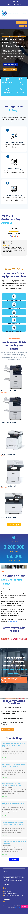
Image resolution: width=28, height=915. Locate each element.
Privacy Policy (18, 907)
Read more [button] (5, 253)
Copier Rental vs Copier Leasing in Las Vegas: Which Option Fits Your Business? (13, 745)
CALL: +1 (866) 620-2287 (14, 4)
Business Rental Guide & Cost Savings (13, 803)
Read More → (5, 758)
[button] (4, 902)
